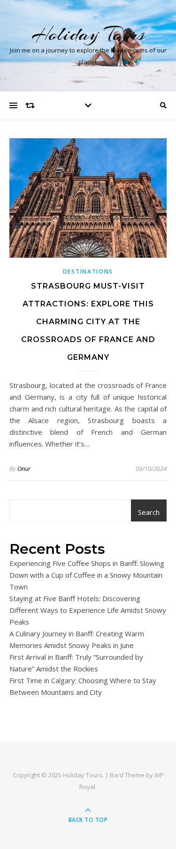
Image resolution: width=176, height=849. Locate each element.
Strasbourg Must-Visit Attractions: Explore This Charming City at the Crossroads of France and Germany (88, 322)
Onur (24, 468)
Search (149, 512)
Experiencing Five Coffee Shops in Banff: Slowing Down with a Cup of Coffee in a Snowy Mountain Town (86, 575)
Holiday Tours (88, 34)
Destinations (88, 272)
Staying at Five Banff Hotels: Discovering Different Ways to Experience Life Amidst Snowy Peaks (87, 610)
